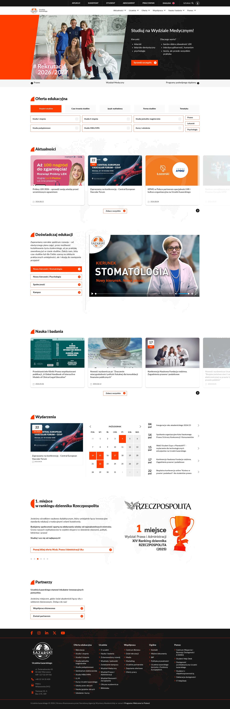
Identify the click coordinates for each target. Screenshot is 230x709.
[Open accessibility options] (197, 3)
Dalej (132, 426)
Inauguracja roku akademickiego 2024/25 (173, 425)
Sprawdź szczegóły (143, 63)
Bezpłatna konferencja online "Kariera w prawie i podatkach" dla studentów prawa (173, 472)
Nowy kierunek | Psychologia (47, 277)
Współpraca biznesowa (44, 608)
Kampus (37, 292)
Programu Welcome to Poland (137, 703)
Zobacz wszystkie (113, 211)
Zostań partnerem (41, 616)
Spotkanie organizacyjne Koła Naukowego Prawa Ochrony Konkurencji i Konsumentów (175, 436)
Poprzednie (97, 426)
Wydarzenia (45, 417)
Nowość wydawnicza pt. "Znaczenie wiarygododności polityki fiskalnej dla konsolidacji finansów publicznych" (114, 374)
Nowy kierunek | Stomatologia (47, 269)
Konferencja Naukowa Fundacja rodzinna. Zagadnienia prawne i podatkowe (173, 460)
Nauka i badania (49, 331)
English (167, 3)
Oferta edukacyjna (51, 99)
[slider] (131, 294)
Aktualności (45, 149)
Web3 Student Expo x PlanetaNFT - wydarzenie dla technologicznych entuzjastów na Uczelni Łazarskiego (171, 448)
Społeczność (39, 285)
